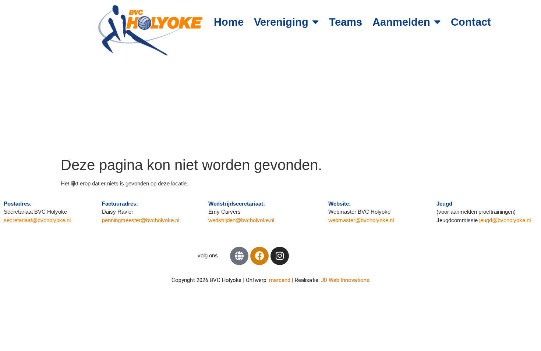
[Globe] (239, 256)
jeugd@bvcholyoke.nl (505, 220)
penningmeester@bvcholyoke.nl (140, 220)
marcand (280, 280)
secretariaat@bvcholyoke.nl (38, 220)
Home (229, 22)
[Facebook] (259, 256)
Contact (471, 22)
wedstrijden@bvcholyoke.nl (241, 220)
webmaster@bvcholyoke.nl (361, 220)
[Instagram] (279, 256)
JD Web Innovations (345, 280)
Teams (345, 22)
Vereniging (281, 22)
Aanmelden (401, 22)
